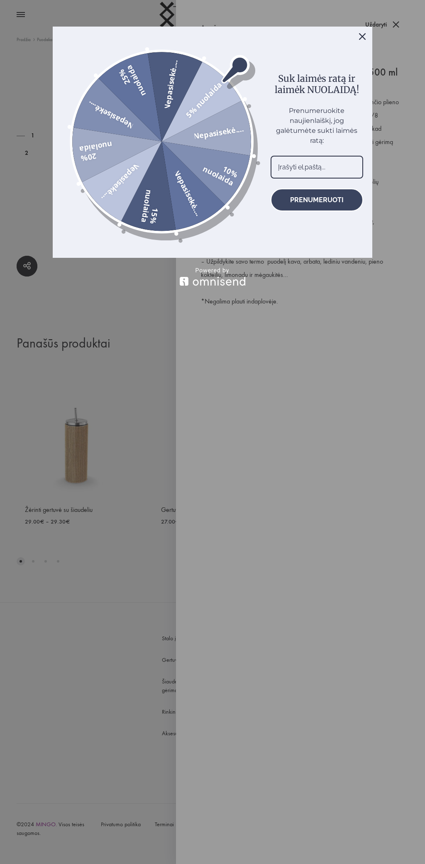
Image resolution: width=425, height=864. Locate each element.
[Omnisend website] (212, 277)
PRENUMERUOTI (317, 200)
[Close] (362, 37)
